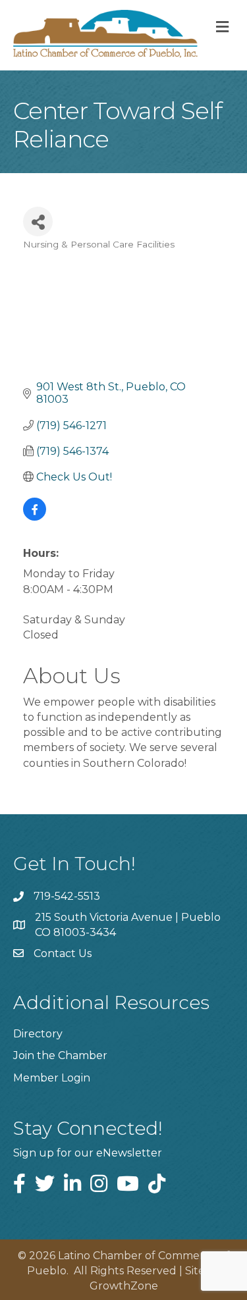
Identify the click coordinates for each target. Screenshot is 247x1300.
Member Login (51, 1078)
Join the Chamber (60, 1055)
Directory (38, 1033)
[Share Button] (38, 221)
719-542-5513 (67, 896)
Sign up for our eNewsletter (87, 1153)
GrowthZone (124, 1286)
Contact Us (63, 953)
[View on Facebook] (34, 517)
